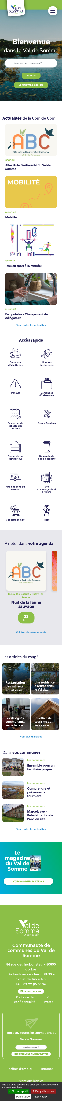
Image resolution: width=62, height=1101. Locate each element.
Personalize (23, 1096)
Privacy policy (40, 1096)
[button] (52, 10)
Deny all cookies (44, 1091)
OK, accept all (19, 1091)
